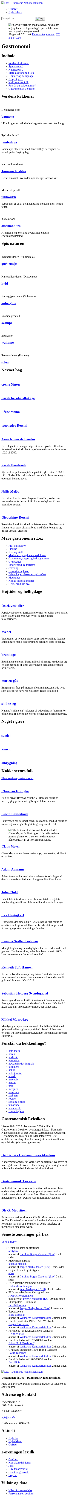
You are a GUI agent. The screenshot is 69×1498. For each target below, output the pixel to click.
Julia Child (9, 892)
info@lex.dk (8, 1417)
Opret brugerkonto (18, 1472)
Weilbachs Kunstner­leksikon (35, 1317)
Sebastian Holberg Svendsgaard (24, 993)
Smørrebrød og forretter (21, 564)
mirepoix (13, 1079)
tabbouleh (8, 197)
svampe (6, 323)
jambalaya (9, 142)
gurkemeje (9, 263)
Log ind (12, 1475)
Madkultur (14, 577)
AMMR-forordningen (20, 1295)
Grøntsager (14, 561)
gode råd (13, 1057)
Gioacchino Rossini (15, 517)
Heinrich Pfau (16, 1333)
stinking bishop (16, 1101)
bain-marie (14, 1050)
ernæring (13, 567)
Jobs (10, 1465)
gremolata (13, 1060)
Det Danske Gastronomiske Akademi (28, 1155)
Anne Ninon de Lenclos (18, 439)
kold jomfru (15, 1073)
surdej (5, 735)
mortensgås (9, 681)
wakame (7, 342)
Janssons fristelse (13, 171)
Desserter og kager (18, 571)
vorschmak (14, 1108)
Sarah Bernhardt (13, 465)
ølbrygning (9, 763)
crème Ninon (10, 384)
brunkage (8, 655)
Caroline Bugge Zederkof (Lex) (37, 1254)
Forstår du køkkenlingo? (22, 85)
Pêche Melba (10, 412)
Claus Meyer (10, 846)
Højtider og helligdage (20, 75)
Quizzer (12, 8)
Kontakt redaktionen (19, 1462)
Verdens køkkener (18, 63)
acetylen (13, 1251)
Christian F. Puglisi (15, 791)
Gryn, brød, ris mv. (19, 583)
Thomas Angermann (43, 34)
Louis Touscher (17, 1352)
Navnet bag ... (16, 69)
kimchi (6, 749)
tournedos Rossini (14, 425)
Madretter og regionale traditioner (27, 555)
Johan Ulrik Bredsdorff (21, 1343)
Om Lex (13, 1459)
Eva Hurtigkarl (12, 915)
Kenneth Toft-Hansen (17, 967)
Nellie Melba (10, 491)
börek (11, 1053)
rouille (12, 1098)
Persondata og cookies (20, 1493)
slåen (5, 362)
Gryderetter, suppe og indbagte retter (28, 558)
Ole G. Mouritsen (14, 1210)
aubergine (8, 303)
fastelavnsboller (12, 606)
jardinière (13, 1066)
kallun (11, 1069)
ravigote (13, 1095)
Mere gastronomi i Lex (21, 72)
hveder (6, 632)
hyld (4, 283)
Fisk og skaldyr (17, 545)
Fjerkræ (12, 548)
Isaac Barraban (16, 1314)
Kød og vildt (15, 552)
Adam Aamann (12, 869)
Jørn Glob (14, 1362)
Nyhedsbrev (15, 12)
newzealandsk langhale (21, 1063)
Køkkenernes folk (18, 82)
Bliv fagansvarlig (18, 1468)
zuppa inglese (16, 1111)
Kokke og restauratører (21, 580)
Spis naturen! (15, 66)
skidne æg (8, 703)
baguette (7, 116)
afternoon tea (11, 226)
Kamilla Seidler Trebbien (19, 941)
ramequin (13, 1092)
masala (12, 1082)
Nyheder (13, 1438)
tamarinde (13, 1104)
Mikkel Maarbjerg (14, 1019)
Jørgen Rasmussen (18, 1324)
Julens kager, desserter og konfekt (27, 574)
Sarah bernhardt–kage (18, 398)
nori (10, 1085)
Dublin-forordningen (20, 1286)
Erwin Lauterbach (14, 814)
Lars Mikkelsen (17, 1305)
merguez (13, 1089)
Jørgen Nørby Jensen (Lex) (35, 1266)
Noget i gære (15, 79)
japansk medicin (17, 1263)
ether (11, 1273)
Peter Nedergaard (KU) (33, 1289)
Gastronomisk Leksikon (21, 88)
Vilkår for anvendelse (20, 1490)
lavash (12, 1076)
